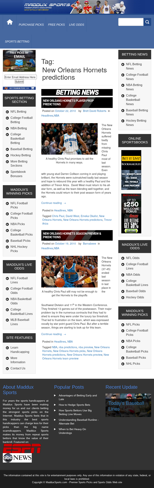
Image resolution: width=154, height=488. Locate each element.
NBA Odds (133, 274)
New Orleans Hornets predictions (83, 220)
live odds (76, 24)
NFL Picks (133, 324)
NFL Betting (18, 111)
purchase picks (31, 24)
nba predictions (68, 347)
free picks (56, 24)
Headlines (47, 115)
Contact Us (18, 368)
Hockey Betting (21, 155)
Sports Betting (17, 41)
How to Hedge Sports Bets (74, 404)
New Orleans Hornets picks (69, 351)
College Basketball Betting (18, 138)
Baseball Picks (20, 240)
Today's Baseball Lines (126, 405)
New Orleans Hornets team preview (75, 356)
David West (72, 216)
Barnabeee (89, 243)
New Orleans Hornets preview (84, 354)
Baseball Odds (136, 291)
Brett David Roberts (94, 111)
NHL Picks (133, 363)
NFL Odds (133, 258)
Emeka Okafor (89, 216)
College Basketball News (133, 100)
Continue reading (54, 203)
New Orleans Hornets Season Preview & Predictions (72, 235)
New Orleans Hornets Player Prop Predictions (68, 102)
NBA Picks (18, 224)
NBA (56, 115)
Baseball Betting (21, 149)
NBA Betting (19, 128)
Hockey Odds (135, 297)
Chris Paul (58, 216)
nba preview (86, 347)
